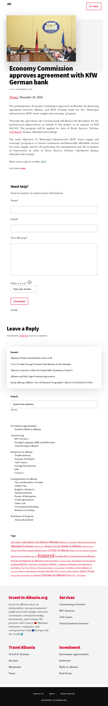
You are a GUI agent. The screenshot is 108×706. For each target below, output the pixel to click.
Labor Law (20, 503)
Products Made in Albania (28, 429)
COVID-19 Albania (58, 550)
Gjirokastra (77, 561)
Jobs (17, 469)
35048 (14, 310)
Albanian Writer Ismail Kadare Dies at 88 (31, 358)
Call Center (65, 617)
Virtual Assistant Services (74, 623)
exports (34, 556)
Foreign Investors (50, 561)
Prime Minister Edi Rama (35, 571)
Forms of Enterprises (25, 496)
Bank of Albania (71, 546)
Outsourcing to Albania (26, 446)
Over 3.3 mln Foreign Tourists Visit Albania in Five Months (41, 364)
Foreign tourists (65, 561)
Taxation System (23, 493)
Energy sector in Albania (21, 556)
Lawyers (19, 473)
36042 (14, 409)
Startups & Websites (25, 459)
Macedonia (42, 568)
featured (46, 555)
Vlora (69, 575)
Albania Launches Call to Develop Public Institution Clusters (42, 370)
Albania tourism (52, 546)
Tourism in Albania (53, 575)
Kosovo (34, 568)
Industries (65, 660)
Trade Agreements (24, 499)
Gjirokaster (15, 132)
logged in (23, 336)
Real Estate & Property (22, 516)
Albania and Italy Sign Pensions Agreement (33, 376)
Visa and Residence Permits (29, 482)
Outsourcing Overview (72, 604)
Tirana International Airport (22, 575)
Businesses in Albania (22, 452)
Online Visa (21, 486)
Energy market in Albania (87, 550)
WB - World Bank (78, 575)
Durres (73, 550)
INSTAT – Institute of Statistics (63, 564)
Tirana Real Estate (24, 520)
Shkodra (83, 571)
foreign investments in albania (26, 561)
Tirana (13, 97)
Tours (12, 673)
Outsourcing (17, 435)
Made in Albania (68, 667)
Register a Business (24, 489)
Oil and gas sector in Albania (77, 568)
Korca (28, 568)
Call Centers (21, 462)
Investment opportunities (24, 426)
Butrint (45, 550)
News (23, 168)
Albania (53, 542)
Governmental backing (26, 506)
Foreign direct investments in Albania (75, 556)
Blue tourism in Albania (32, 550)
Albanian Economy (22, 546)
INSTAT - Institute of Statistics (34, 564)
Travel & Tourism (19, 654)
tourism (37, 575)
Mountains (15, 667)
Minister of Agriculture (56, 568)
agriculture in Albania (35, 542)
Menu (95, 6)
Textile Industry (23, 455)
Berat (19, 550)
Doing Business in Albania (24, 479)
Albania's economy (68, 542)
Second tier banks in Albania (68, 571)
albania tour (39, 546)
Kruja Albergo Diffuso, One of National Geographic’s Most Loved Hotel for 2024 (51, 382)
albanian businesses (86, 542)
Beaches (13, 660)
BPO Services (21, 439)
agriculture (16, 542)
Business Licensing (24, 510)
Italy (23, 568)
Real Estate (65, 673)
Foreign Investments (25, 466)
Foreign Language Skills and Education (35, 442)
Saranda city (52, 571)
